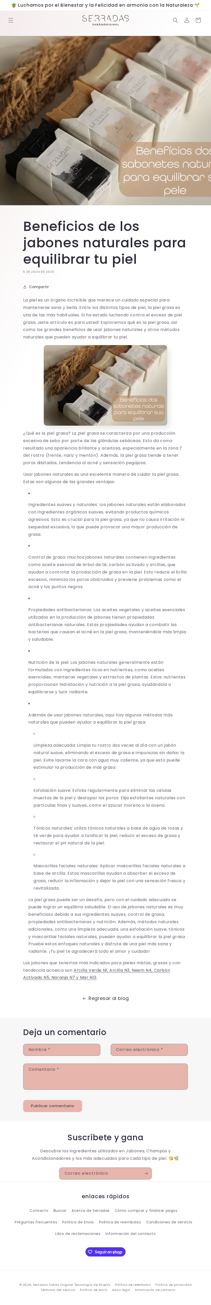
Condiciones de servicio (169, 1222)
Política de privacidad (173, 1285)
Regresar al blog (109, 998)
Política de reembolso (133, 1285)
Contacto (39, 1210)
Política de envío (93, 1290)
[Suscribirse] (146, 1173)
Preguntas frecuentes (36, 1222)
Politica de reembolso (120, 1222)
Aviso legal (121, 1290)
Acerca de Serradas (91, 1210)
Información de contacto (155, 1290)
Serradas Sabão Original (53, 1285)
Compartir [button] (39, 286)
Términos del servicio (58, 1290)
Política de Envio (78, 1222)
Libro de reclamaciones (77, 1233)
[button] (10, 20)
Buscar (60, 1210)
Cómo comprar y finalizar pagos (146, 1210)
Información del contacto (131, 1233)
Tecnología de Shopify (92, 1285)
